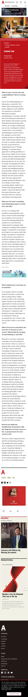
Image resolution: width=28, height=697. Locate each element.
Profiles (6, 43)
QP (13, 477)
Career (4, 477)
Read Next (4, 518)
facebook (2, 483)
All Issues (7, 6)
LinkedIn (5, 483)
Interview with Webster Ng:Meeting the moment (11, 551)
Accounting (15, 6)
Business (3, 641)
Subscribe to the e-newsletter (9, 659)
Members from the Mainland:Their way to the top (12, 595)
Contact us (4, 661)
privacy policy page (6, 688)
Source (3, 648)
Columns (3, 646)
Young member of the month (12, 46)
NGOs (9, 477)
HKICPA (3, 666)
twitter (8, 483)
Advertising (4, 663)
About (2, 656)
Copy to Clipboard (10, 483)
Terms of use (4, 680)
